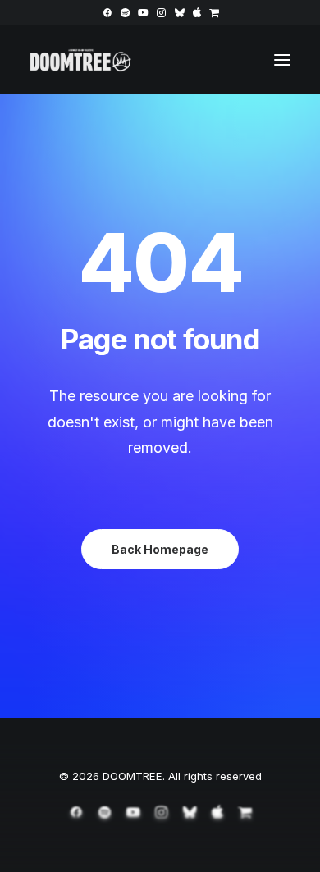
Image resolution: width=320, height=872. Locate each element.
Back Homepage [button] (160, 549)
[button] (107, 12)
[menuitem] (107, 12)
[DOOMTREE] (81, 60)
